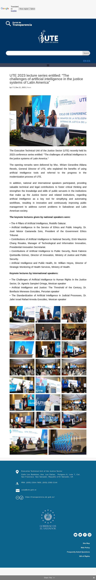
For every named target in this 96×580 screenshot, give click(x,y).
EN (84, 61)
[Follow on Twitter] (80, 535)
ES (88, 61)
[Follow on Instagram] (89, 535)
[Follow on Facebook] (85, 535)
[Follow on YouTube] (75, 535)
